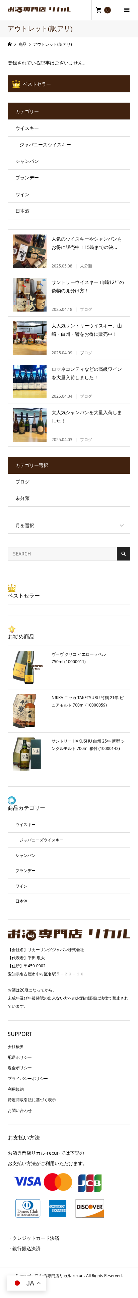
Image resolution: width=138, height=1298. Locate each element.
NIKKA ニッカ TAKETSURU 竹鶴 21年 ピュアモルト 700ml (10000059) (88, 701)
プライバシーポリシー (28, 1078)
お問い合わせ (20, 1110)
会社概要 (16, 1046)
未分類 (22, 498)
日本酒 (22, 211)
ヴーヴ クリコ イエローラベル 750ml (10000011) (79, 657)
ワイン (22, 194)
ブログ (22, 481)
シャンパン (27, 161)
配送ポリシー (20, 1057)
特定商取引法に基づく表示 (32, 1100)
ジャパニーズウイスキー (45, 144)
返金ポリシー (20, 1068)
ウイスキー (27, 128)
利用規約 (16, 1089)
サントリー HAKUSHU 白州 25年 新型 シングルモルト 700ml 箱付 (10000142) (88, 744)
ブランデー (27, 177)
